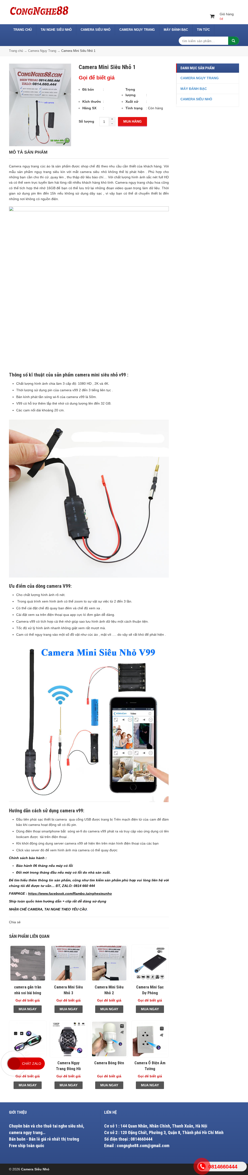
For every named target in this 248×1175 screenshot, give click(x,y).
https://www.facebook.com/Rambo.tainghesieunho (70, 893)
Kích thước (91, 101)
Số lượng (86, 121)
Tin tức (203, 29)
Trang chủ (22, 29)
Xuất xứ (131, 101)
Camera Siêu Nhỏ (95, 29)
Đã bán (88, 89)
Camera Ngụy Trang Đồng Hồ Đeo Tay (68, 1069)
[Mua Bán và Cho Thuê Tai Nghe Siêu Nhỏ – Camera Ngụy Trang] (39, 10)
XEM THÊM (28, 963)
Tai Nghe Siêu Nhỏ (56, 29)
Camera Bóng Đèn (109, 1063)
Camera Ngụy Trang (137, 29)
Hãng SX (89, 108)
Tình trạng (134, 108)
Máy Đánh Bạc (176, 29)
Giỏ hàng (227, 16)
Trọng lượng (130, 92)
